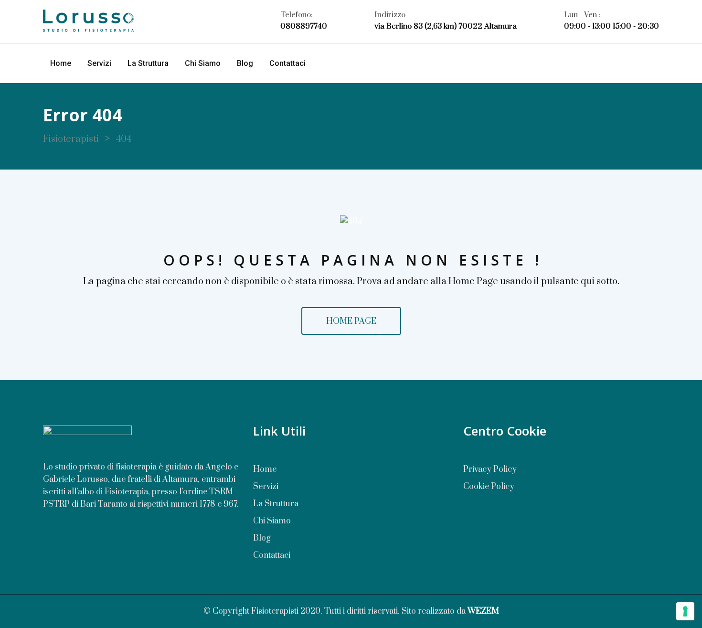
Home (60, 63)
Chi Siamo (203, 63)
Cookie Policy (488, 486)
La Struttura (148, 63)
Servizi (99, 63)
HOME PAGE (351, 321)
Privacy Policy (490, 469)
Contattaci (287, 63)
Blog (245, 63)
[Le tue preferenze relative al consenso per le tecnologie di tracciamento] (685, 611)
